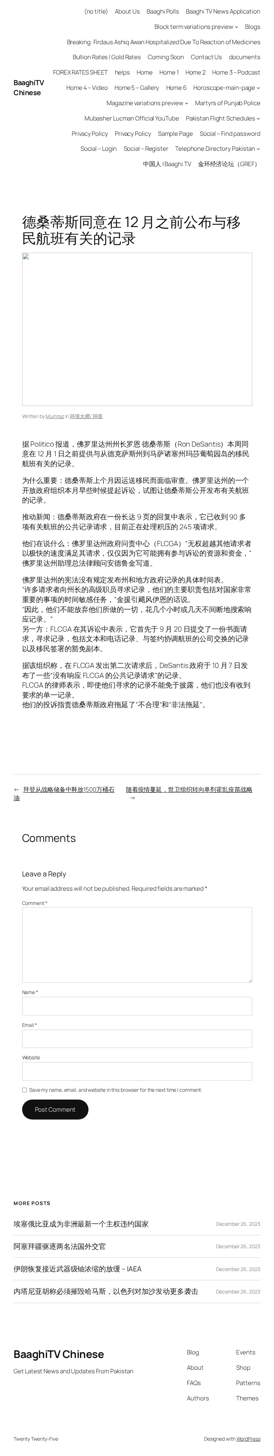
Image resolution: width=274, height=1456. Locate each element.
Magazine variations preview (145, 103)
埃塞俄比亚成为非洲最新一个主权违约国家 (81, 1224)
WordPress (248, 1438)
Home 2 (196, 72)
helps (122, 72)
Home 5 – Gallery (137, 87)
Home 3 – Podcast (236, 72)
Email (29, 1025)
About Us (127, 11)
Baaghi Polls (163, 11)
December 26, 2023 (238, 1223)
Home (145, 72)
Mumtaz (55, 416)
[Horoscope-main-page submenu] (258, 87)
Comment (34, 903)
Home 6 (176, 87)
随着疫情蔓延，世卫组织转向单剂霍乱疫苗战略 (189, 789)
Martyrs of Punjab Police (227, 103)
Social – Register (146, 148)
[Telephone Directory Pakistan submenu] (258, 148)
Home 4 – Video (87, 87)
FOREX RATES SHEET (80, 72)
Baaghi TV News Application (223, 11)
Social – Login (99, 148)
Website (31, 1057)
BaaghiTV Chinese (29, 87)
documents (244, 57)
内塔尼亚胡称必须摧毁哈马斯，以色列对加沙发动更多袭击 (106, 1291)
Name (30, 992)
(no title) (96, 11)
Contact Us (206, 57)
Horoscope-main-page (224, 87)
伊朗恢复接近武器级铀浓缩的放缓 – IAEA (78, 1269)
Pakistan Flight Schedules (220, 118)
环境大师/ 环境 (86, 416)
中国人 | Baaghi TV (167, 164)
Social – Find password (230, 133)
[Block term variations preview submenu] (236, 27)
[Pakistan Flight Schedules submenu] (258, 118)
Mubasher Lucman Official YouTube (132, 118)
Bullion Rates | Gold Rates (107, 57)
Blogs (252, 26)
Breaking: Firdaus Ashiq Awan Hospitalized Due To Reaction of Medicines (163, 42)
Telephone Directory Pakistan (215, 148)
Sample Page (175, 133)
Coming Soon (166, 57)
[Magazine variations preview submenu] (186, 103)
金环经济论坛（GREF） (229, 164)
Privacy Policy (90, 133)
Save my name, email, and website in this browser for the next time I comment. (115, 1089)
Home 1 (168, 72)
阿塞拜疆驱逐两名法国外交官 (60, 1246)
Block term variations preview (193, 26)
